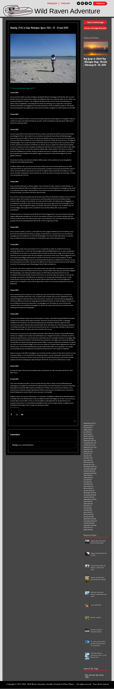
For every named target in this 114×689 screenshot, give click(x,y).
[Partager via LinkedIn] (22, 414)
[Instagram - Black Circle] (82, 3)
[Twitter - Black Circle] (78, 3)
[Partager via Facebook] (11, 414)
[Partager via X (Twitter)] (17, 414)
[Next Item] (105, 48)
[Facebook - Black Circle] (86, 3)
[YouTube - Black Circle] (90, 3)
